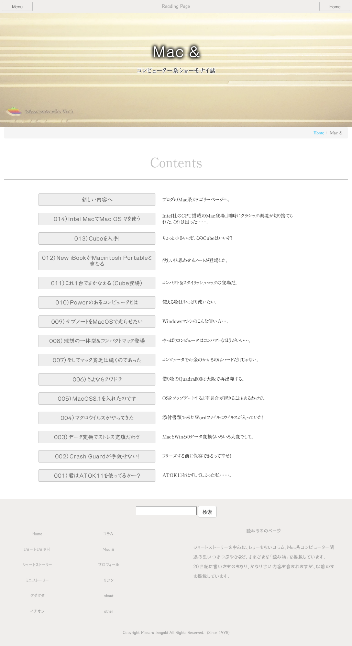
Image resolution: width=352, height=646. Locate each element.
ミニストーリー (37, 580)
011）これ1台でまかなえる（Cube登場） (97, 283)
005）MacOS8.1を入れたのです (97, 398)
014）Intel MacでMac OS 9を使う (97, 219)
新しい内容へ (97, 199)
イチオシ (37, 611)
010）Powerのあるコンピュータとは (97, 302)
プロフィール (108, 565)
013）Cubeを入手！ (97, 238)
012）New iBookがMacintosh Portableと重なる (97, 261)
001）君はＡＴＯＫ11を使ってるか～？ (97, 475)
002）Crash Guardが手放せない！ (97, 456)
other (108, 611)
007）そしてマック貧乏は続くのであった (97, 360)
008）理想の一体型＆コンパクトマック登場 (97, 341)
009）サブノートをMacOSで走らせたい (97, 321)
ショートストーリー (37, 565)
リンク (108, 580)
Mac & (108, 549)
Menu (17, 6)
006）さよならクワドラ (97, 379)
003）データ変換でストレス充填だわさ (97, 437)
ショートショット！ (37, 549)
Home (335, 6)
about (108, 595)
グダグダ (37, 595)
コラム (108, 534)
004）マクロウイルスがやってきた (97, 418)
